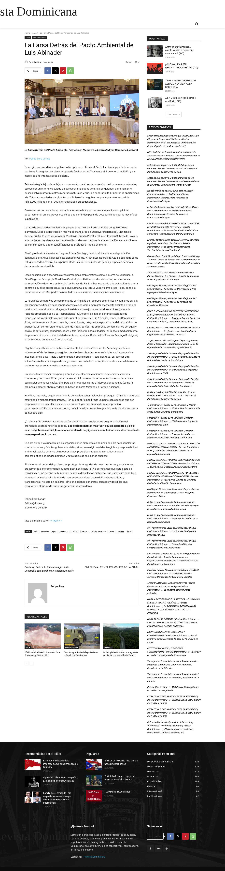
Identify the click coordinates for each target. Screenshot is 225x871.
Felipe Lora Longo (39, 158)
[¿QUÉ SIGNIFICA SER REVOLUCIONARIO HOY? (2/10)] (155, 68)
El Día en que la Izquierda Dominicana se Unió (173, 466)
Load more (173, 114)
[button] (196, 24)
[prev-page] (27, 663)
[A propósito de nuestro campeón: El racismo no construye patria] (33, 781)
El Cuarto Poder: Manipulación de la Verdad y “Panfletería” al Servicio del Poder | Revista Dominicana (170, 726)
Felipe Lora (36, 62)
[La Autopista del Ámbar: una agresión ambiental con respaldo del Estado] (121, 636)
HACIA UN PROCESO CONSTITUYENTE (166, 158)
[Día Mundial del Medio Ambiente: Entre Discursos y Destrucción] (43, 636)
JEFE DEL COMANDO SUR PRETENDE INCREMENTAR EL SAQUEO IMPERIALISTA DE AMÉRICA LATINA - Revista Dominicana (172, 315)
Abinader (45, 531)
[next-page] (32, 663)
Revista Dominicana (157, 686)
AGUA (35, 32)
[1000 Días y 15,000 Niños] (94, 795)
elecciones (64, 531)
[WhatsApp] (70, 70)
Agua (54, 531)
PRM (129, 531)
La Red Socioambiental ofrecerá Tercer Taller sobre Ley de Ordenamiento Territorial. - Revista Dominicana (173, 227)
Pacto (112, 531)
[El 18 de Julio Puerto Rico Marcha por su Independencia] (94, 764)
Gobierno (84, 531)
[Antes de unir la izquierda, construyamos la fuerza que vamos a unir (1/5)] (155, 51)
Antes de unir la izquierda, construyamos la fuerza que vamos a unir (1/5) (179, 50)
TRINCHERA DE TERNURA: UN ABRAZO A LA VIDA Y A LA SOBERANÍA (180, 83)
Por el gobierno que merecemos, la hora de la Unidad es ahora (172, 639)
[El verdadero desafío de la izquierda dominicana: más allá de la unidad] (33, 764)
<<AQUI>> (55, 520)
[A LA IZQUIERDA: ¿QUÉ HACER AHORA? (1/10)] (155, 102)
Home (27, 32)
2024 (36, 531)
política (121, 531)
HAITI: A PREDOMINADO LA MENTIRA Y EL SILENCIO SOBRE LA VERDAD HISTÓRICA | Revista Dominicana (173, 603)
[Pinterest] (63, 70)
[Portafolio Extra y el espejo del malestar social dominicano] (94, 780)
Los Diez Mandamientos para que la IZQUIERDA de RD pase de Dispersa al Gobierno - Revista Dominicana (172, 139)
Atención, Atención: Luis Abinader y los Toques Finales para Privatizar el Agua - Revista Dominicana (171, 586)
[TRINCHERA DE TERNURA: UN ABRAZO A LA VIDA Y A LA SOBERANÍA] (155, 84)
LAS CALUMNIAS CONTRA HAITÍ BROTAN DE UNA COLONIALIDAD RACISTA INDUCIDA (171, 610)
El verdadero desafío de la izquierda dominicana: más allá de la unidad (60, 763)
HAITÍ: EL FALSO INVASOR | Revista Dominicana (171, 619)
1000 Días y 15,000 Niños (117, 791)
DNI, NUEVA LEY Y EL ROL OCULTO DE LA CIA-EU (112, 567)
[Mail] (158, 848)
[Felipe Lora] (27, 62)
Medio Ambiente (39, 37)
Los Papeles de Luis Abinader (164, 279)
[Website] (166, 848)
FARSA (74, 531)
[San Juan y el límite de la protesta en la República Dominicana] (82, 636)
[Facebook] (47, 70)
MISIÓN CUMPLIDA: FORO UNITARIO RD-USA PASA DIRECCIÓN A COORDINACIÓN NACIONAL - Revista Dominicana (172, 476)
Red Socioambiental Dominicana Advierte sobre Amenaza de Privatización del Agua (168, 198)
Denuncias (108, 647)
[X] (55, 70)
